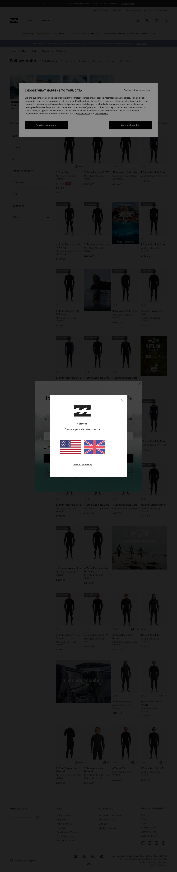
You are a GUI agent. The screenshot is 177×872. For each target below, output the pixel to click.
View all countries (82, 464)
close (122, 400)
